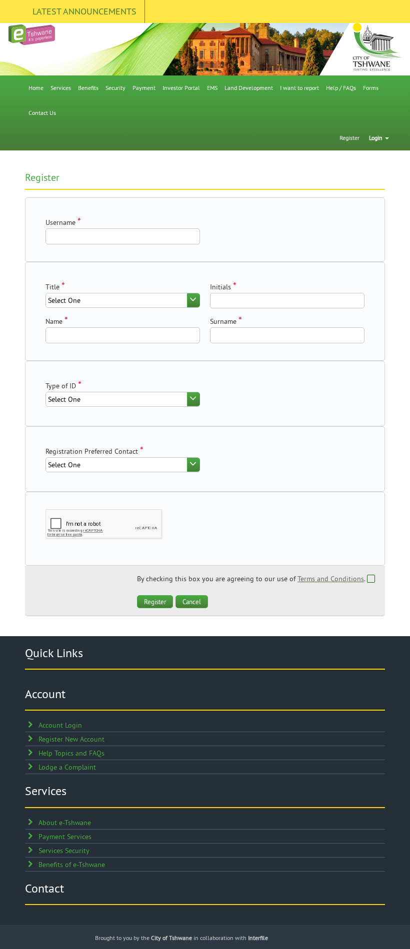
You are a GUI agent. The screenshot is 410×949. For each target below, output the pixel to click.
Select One (64, 300)
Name (54, 321)
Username (61, 222)
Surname (223, 321)
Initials (220, 286)
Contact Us (42, 112)
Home (36, 87)
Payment (144, 87)
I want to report (299, 87)
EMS (212, 87)
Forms (370, 87)
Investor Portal (181, 87)
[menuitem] (36, 87)
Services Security (64, 850)
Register (350, 137)
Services (60, 87)
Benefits (88, 87)
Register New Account (71, 739)
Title (53, 286)
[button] (155, 601)
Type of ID (61, 385)
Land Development (248, 87)
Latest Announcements (84, 11)
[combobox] (123, 300)
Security (116, 87)
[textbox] (123, 236)
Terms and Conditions (331, 578)
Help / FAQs (341, 87)
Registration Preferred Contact (92, 451)
